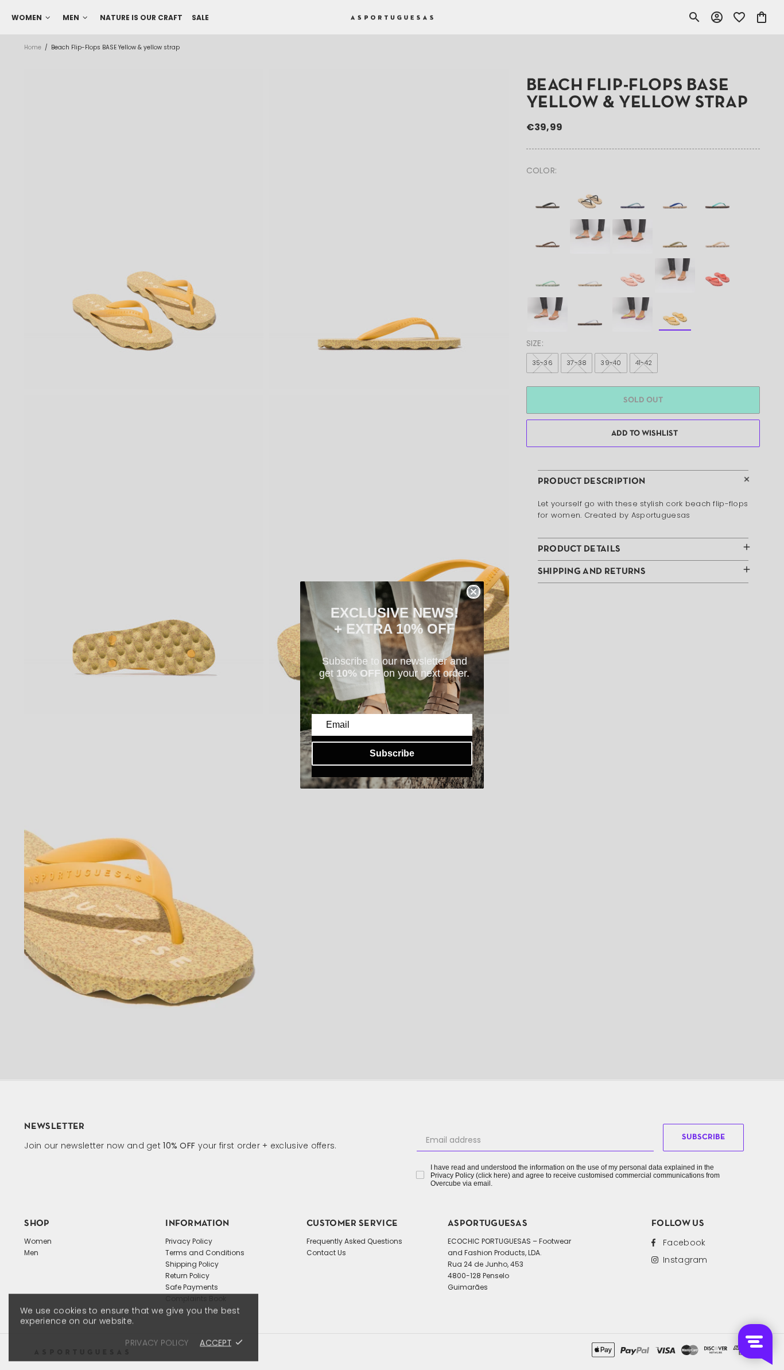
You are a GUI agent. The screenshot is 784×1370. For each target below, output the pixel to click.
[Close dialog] (473, 591)
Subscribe (392, 753)
